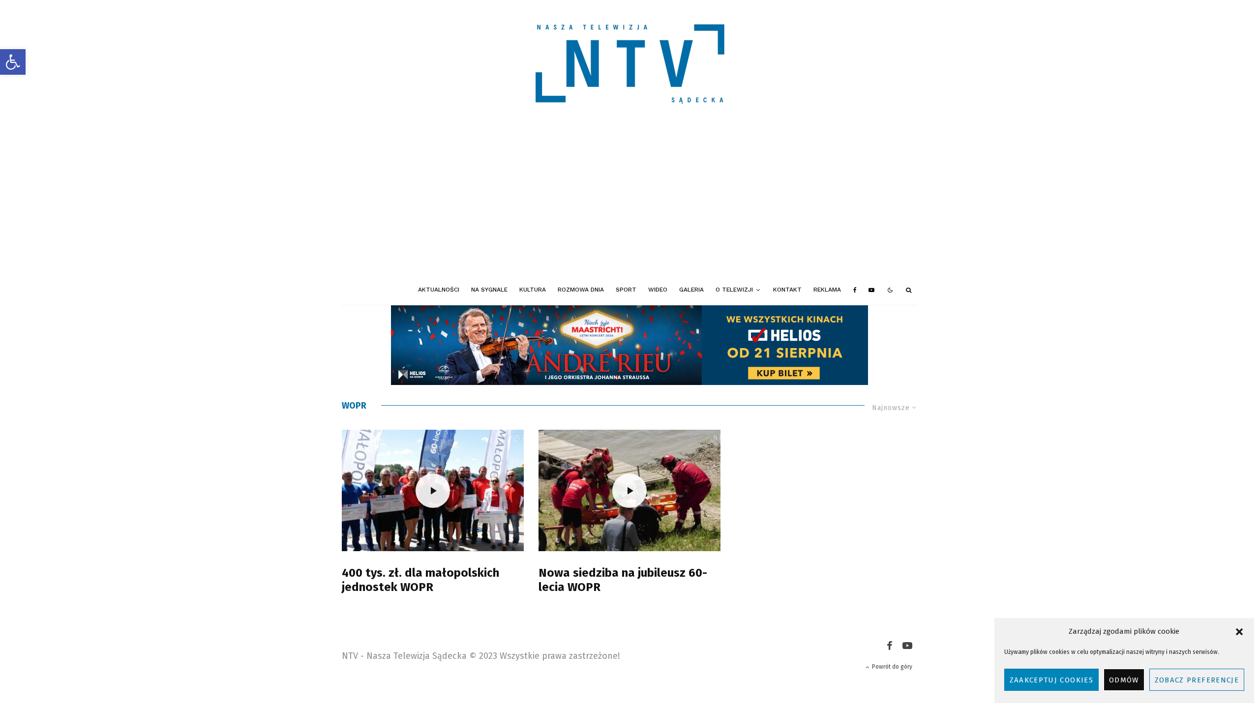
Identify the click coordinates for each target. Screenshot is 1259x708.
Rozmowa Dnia (581, 289)
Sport (626, 289)
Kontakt (787, 289)
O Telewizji (734, 289)
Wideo (657, 289)
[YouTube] (871, 290)
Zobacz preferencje (1197, 680)
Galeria (691, 289)
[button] (13, 62)
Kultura (532, 289)
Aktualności (438, 289)
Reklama (827, 289)
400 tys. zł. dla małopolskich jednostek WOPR (420, 580)
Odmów (1124, 680)
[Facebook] (855, 290)
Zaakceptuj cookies (1051, 680)
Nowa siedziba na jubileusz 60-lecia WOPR (623, 580)
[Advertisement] (629, 201)
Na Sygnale (489, 289)
